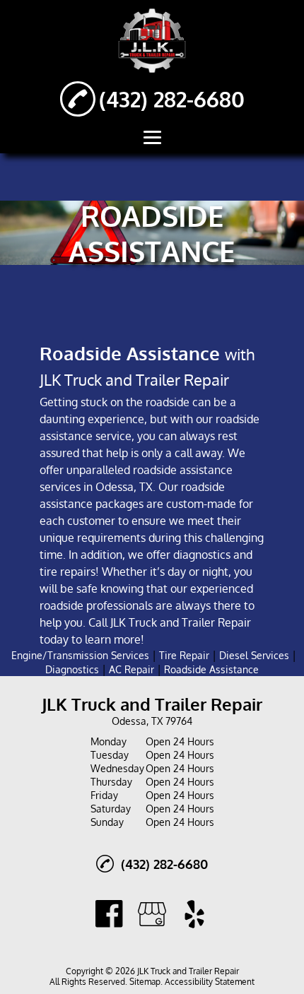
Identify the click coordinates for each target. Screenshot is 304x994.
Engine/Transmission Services (80, 655)
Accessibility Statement (210, 981)
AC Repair (131, 669)
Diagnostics (72, 669)
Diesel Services (254, 655)
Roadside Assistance (211, 669)
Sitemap (144, 981)
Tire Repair (184, 655)
